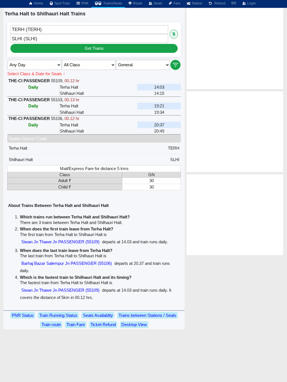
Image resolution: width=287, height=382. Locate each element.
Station (196, 3)
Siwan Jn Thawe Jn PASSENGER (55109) (60, 241)
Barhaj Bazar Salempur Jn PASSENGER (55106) (66, 263)
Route (137, 3)
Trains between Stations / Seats (147, 315)
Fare (176, 3)
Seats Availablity (98, 315)
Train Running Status (58, 315)
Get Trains (94, 48)
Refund (219, 3)
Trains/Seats (112, 3)
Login (251, 3)
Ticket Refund (103, 324)
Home (38, 3)
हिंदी (233, 3)
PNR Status (23, 315)
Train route (51, 324)
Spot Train (62, 3)
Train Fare (75, 324)
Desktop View (134, 324)
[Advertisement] (235, 49)
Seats (157, 3)
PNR (84, 3)
